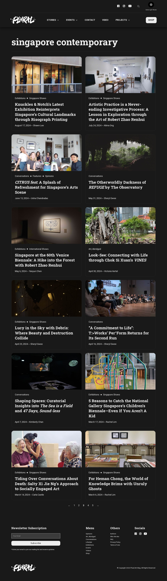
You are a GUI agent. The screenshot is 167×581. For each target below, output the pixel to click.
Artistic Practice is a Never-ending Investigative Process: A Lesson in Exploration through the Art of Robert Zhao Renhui (119, 112)
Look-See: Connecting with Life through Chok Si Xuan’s (118, 257)
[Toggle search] (138, 6)
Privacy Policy (115, 542)
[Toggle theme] (151, 5)
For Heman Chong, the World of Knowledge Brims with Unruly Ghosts (118, 483)
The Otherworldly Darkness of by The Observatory (117, 185)
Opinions (89, 534)
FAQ (111, 539)
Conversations (91, 539)
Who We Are (114, 536)
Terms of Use (115, 545)
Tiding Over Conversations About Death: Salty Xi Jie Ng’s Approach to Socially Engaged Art (46, 483)
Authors (113, 534)
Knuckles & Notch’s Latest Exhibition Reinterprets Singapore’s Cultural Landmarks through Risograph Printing (45, 112)
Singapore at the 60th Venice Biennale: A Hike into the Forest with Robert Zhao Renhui (45, 260)
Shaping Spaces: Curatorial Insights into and (43, 405)
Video (105, 20)
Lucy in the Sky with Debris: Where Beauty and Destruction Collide (44, 333)
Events (88, 548)
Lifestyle (89, 542)
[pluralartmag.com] (23, 20)
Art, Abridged (90, 536)
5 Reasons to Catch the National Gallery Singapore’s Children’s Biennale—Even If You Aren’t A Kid (118, 408)
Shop (151, 20)
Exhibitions (90, 545)
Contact (90, 20)
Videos (88, 550)
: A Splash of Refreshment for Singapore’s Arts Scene (46, 187)
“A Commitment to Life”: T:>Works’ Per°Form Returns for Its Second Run (119, 333)
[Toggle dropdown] (58, 20)
